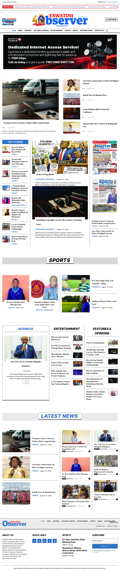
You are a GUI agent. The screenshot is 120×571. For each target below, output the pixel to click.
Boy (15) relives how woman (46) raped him (19, 149)
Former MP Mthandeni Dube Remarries (18, 200)
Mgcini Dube (20, 307)
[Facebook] (34, 541)
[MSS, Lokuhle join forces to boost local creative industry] (77, 372)
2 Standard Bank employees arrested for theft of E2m (20, 188)
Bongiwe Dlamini (102, 474)
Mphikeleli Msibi (48, 310)
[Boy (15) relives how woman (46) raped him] (6, 149)
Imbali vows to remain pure (97, 7)
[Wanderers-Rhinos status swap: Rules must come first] (44, 288)
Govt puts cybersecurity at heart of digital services (69, 7)
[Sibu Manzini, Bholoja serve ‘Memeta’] (77, 355)
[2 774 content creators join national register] (77, 382)
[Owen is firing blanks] (60, 157)
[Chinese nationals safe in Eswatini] (106, 486)
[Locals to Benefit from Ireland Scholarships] (6, 226)
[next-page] (27, 382)
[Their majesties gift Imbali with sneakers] (76, 492)
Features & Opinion (44, 179)
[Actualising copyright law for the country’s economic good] (60, 202)
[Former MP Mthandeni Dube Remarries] (6, 200)
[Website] (55, 541)
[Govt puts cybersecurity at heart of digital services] (71, 85)
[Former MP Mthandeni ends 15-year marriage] (6, 161)
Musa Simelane (104, 449)
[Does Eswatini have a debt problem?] (113, 372)
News (4, 127)
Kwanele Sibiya (70, 451)
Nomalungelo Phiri (71, 506)
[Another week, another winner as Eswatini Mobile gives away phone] (113, 393)
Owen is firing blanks (45, 174)
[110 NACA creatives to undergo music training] (77, 347)
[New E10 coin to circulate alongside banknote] (25, 348)
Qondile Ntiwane (102, 499)
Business (97, 449)
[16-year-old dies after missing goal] (15, 288)
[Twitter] (39, 541)
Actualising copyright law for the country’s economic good (95, 352)
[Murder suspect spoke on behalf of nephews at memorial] (6, 212)
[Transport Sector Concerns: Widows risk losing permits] (30, 99)
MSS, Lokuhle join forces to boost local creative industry (60, 373)
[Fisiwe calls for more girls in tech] (77, 364)
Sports (12, 307)
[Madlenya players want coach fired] (76, 304)
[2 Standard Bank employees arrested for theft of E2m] (6, 188)
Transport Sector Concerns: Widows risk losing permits (32, 7)
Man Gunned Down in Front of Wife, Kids (19, 239)
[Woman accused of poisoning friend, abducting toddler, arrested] (6, 173)
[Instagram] (44, 541)
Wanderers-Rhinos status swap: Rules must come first (44, 304)
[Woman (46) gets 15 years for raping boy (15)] (71, 128)
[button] (107, 30)
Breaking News (18, 205)
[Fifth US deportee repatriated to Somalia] (106, 461)
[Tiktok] (50, 541)
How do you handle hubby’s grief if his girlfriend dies (94, 362)
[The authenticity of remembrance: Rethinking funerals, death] (113, 380)
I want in (103, 546)
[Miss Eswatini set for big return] (77, 338)
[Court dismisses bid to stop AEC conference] (71, 113)
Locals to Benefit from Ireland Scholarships (19, 226)
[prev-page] (23, 382)
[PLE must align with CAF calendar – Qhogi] (76, 283)
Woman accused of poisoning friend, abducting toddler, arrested (19, 174)
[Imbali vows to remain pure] (71, 99)
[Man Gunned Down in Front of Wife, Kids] (6, 238)
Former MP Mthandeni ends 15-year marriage (20, 161)
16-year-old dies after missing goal (73, 540)
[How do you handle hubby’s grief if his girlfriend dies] (113, 361)
